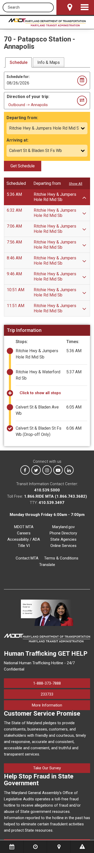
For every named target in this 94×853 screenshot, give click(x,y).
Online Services (63, 545)
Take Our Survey (47, 768)
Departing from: (22, 117)
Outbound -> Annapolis (28, 104)
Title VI (24, 545)
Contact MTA (27, 558)
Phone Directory (63, 533)
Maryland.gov (63, 527)
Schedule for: (18, 77)
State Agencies (63, 539)
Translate (47, 564)
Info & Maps (48, 62)
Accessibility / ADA (23, 539)
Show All (75, 184)
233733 (47, 694)
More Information (61, 705)
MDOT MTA (23, 527)
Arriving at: (17, 140)
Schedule (18, 62)
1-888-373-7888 (47, 683)
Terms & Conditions (61, 558)
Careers (24, 533)
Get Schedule (22, 165)
